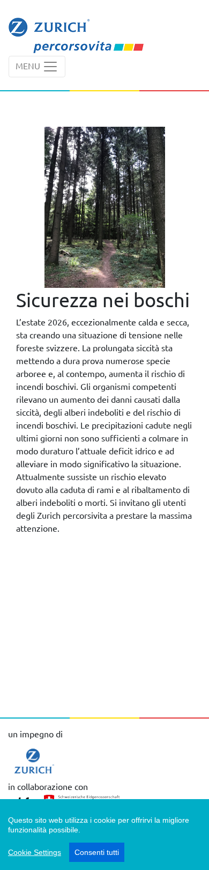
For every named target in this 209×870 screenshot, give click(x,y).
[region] (104, 834)
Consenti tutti (96, 852)
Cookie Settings (34, 852)
